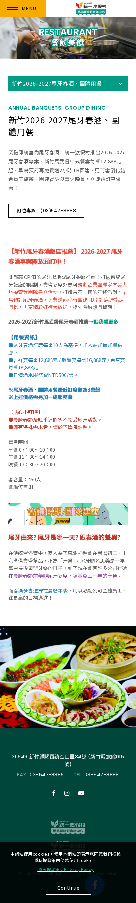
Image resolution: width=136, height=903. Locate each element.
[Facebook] (53, 793)
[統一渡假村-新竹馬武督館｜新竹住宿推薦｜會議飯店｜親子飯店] (91, 8)
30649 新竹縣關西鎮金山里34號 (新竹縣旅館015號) (68, 760)
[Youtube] (81, 793)
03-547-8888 (102, 774)
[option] (68, 677)
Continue (68, 887)
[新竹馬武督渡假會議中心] (68, 827)
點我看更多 (105, 321)
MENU (29, 8)
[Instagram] (66, 793)
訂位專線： (46, 210)
